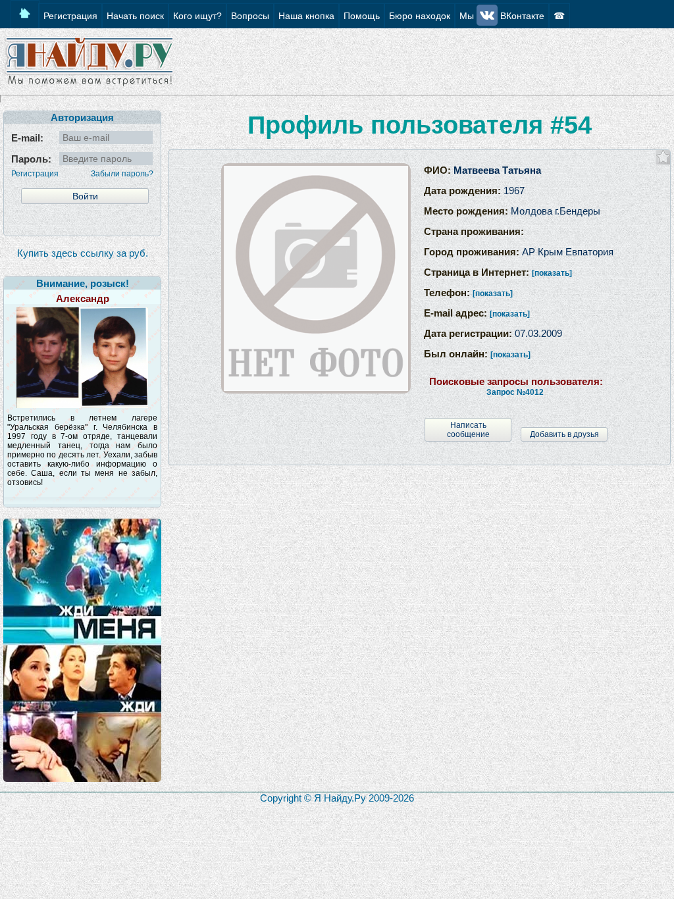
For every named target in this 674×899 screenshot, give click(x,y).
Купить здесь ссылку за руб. (82, 253)
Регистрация (35, 173)
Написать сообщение (468, 430)
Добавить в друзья (564, 434)
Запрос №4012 (515, 392)
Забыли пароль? (122, 173)
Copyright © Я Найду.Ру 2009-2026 (337, 798)
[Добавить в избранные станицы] (663, 157)
